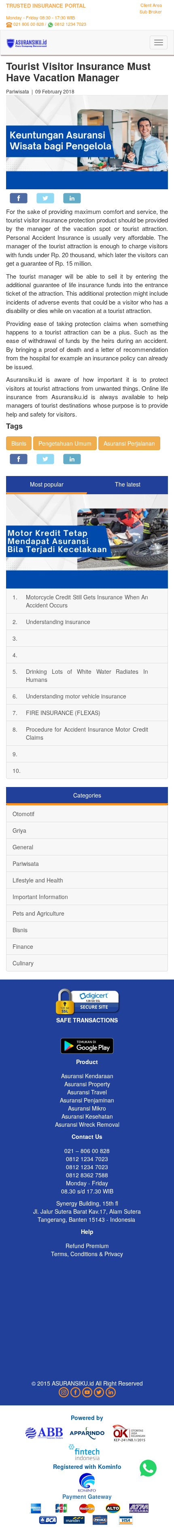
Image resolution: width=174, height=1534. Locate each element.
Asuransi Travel (87, 1092)
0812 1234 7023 (70, 24)
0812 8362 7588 (87, 1175)
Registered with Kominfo (87, 1466)
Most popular (47, 484)
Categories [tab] (87, 795)
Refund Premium (87, 1246)
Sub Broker (151, 11)
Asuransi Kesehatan (87, 1116)
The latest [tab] (127, 484)
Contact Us (87, 1136)
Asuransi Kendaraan (87, 1076)
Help (87, 1231)
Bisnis (18, 443)
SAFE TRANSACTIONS (87, 1020)
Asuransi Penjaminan (87, 1100)
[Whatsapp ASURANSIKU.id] (148, 1468)
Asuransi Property (87, 1084)
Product (87, 1062)
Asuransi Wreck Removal (87, 1124)
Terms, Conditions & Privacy (87, 1254)
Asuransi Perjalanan (129, 443)
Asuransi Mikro (87, 1108)
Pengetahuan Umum (64, 443)
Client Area (151, 5)
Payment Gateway (87, 1496)
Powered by (87, 1417)
